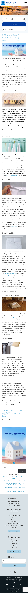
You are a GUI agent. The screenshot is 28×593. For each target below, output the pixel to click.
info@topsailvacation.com (14, 509)
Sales (14, 541)
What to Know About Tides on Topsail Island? (14, 477)
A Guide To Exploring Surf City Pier (14, 491)
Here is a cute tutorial (11, 175)
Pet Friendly (14, 521)
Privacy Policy (14, 589)
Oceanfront (14, 519)
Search (14, 24)
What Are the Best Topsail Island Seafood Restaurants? (14, 484)
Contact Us (14, 547)
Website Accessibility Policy (12, 580)
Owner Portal (14, 551)
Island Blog (14, 545)
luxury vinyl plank (11, 318)
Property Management (14, 540)
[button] (25, 3)
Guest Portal (14, 531)
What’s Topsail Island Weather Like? (14, 481)
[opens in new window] (10, 572)
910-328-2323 (14, 511)
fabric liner (14, 226)
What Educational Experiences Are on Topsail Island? (14, 488)
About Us (14, 543)
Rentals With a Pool (14, 523)
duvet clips (11, 276)
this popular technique (10, 273)
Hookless (11, 207)
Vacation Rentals (14, 518)
